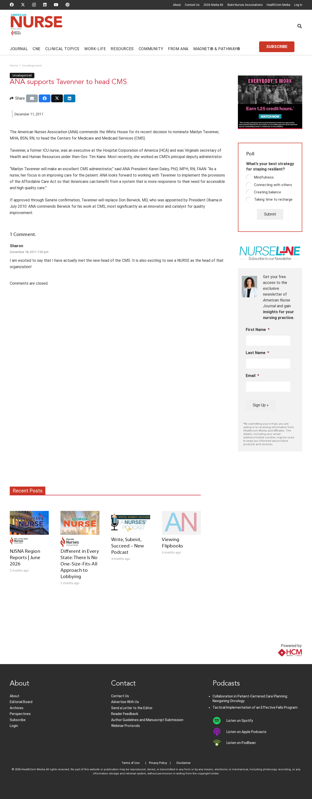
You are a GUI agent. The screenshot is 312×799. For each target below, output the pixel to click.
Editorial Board (21, 702)
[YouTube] (56, 5)
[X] (23, 5)
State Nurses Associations (245, 5)
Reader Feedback (124, 714)
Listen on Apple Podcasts (246, 732)
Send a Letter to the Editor (132, 708)
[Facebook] (12, 5)
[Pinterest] (67, 5)
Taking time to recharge (273, 199)
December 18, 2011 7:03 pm (29, 252)
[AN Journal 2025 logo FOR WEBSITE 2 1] (36, 26)
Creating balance (267, 192)
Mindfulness (264, 177)
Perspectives (20, 714)
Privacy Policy (158, 763)
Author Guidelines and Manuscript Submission (147, 720)
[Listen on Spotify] (219, 720)
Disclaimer (183, 763)
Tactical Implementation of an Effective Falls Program (255, 707)
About (177, 5)
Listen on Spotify (239, 721)
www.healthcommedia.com (279, 661)
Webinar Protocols (125, 726)
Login (14, 726)
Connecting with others (273, 185)
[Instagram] (34, 5)
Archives (16, 708)
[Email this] (32, 98)
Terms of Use (130, 763)
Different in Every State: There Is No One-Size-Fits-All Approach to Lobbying (79, 564)
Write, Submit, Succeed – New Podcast (127, 546)
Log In (298, 5)
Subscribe (18, 720)
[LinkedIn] (45, 5)
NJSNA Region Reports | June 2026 (25, 558)
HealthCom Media (278, 5)
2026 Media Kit (213, 5)
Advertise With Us (125, 702)
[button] (299, 26)
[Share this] (44, 98)
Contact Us (192, 5)
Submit (270, 214)
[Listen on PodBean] (219, 743)
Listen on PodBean (241, 743)
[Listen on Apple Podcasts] (219, 732)
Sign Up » (261, 405)
